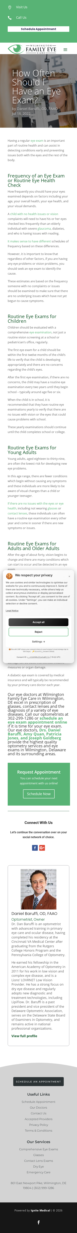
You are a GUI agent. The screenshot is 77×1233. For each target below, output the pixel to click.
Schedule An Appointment (38, 1081)
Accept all (39, 622)
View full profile (24, 1036)
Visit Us (21, 7)
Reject (38, 631)
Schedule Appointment (38, 29)
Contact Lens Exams (38, 1161)
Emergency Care (38, 1172)
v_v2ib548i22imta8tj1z (38, 657)
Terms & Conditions (38, 1130)
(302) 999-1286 (44, 1188)
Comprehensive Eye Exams (38, 1149)
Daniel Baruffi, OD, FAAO (37, 108)
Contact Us (38, 1113)
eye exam (37, 141)
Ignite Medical (40, 1210)
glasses (52, 508)
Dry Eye (38, 1166)
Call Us (21, 17)
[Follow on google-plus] (42, 848)
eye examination (40, 332)
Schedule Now (39, 793)
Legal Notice (12, 610)
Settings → (38, 641)
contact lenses (17, 513)
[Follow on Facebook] (35, 848)
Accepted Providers (38, 1119)
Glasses (38, 1155)
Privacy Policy (38, 1125)
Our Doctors (38, 1107)
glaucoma (44, 229)
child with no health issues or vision (34, 214)
